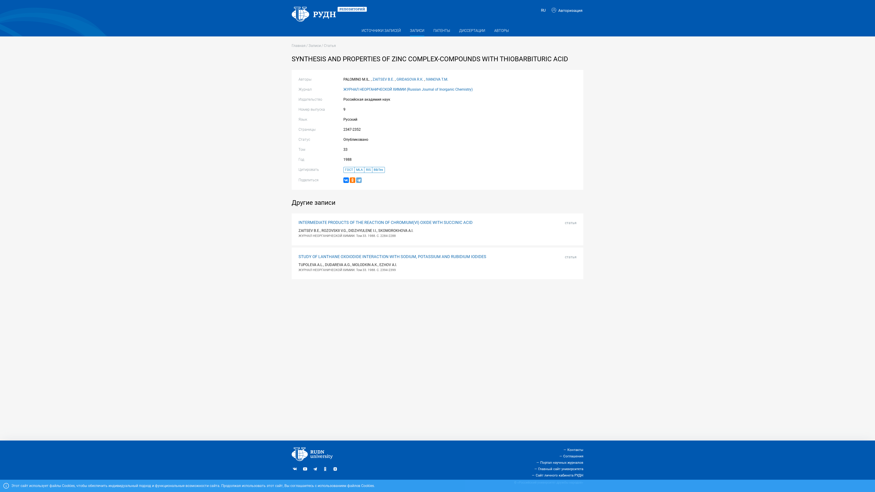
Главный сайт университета (560, 469)
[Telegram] (359, 180)
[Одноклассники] (352, 180)
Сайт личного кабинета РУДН (559, 475)
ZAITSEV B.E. (383, 79)
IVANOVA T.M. (437, 79)
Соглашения (573, 456)
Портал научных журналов (561, 463)
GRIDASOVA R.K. (409, 79)
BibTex (378, 170)
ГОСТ (349, 170)
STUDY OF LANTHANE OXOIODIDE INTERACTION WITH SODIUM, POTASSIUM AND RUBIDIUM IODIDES (392, 256)
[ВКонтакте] (346, 180)
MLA (359, 170)
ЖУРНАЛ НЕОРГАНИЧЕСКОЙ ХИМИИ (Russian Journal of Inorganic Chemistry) (408, 89)
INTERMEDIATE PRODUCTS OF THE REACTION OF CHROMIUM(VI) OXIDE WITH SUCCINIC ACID (386, 222)
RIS (368, 170)
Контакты (575, 450)
